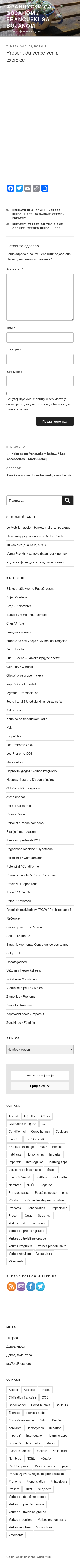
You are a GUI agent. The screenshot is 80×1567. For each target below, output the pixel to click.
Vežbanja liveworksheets (23, 970)
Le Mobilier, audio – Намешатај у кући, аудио (38, 527)
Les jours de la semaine (25, 1169)
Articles (45, 1116)
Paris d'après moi (18, 805)
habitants (15, 1154)
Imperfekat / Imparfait (21, 684)
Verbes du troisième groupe (27, 1238)
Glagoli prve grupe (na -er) (24, 675)
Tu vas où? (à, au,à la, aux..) (26, 544)
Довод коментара (19, 1354)
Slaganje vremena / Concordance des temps (37, 944)
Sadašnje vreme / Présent (24, 927)
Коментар (14, 269)
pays (65, 1192)
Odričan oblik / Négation (23, 788)
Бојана (40, 46)
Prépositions (59, 1208)
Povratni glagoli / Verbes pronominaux (32, 875)
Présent (19, 224)
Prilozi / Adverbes (18, 901)
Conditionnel (17, 1131)
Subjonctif (13, 953)
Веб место (14, 371)
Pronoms (15, 1208)
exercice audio (35, 1139)
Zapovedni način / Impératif (25, 1013)
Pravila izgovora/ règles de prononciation (36, 1200)
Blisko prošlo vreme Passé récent (30, 588)
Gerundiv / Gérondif (20, 666)
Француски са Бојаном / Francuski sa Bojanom (29, 16)
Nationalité (59, 1177)
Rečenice (13, 918)
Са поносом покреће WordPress (28, 1556)
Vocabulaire (44, 1253)
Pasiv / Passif (16, 814)
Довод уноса (15, 1346)
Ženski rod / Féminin (20, 1022)
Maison (51, 1169)
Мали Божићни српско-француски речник (36, 553)
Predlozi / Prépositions (22, 883)
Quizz (28, 1215)
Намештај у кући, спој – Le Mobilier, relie (35, 536)
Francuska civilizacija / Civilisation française (36, 640)
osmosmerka (15, 797)
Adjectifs (29, 1116)
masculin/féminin (20, 1177)
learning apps (58, 1162)
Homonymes (35, 1154)
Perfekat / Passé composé (25, 822)
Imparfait (55, 1154)
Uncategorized (16, 961)
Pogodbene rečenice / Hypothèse (29, 849)
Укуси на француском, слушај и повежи (35, 562)
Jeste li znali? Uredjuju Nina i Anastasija (34, 701)
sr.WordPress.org (18, 1363)
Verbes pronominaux (52, 1246)
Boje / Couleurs (17, 597)
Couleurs (62, 1131)
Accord (13, 1116)
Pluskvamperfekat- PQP (23, 840)
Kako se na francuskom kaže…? (29, 718)
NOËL (31, 1185)
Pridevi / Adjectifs (18, 892)
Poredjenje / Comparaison (24, 857)
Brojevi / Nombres (19, 606)
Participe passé (19, 1192)
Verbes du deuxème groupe (27, 1223)
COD (45, 1124)
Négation (46, 1185)
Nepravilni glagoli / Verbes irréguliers (31, 770)
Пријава (12, 1337)
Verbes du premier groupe (26, 1231)
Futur (43, 1146)
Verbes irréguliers (44, 228)
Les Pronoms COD (19, 744)
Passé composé (46, 1192)
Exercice (14, 1139)
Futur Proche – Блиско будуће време (33, 658)
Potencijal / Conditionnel (22, 866)
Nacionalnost (15, 762)
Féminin (57, 1146)
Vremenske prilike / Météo (24, 987)
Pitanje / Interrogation (21, 831)
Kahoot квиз (14, 710)
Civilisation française (22, 1124)
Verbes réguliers (20, 1253)
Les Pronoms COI (19, 753)
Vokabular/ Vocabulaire (22, 979)
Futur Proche (15, 649)
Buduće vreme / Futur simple (26, 614)
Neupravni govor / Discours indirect (30, 779)
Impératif (15, 1162)
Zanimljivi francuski (19, 1005)
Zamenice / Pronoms (21, 996)
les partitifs (13, 736)
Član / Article (15, 623)
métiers (42, 1177)
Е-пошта (14, 349)
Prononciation (35, 1208)
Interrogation (35, 1162)
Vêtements (16, 1261)
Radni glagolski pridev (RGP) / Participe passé (38, 909)
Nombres (15, 1185)
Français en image (19, 632)
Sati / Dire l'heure (18, 935)
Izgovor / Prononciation (22, 692)
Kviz (9, 727)
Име (10, 328)
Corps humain (40, 1131)
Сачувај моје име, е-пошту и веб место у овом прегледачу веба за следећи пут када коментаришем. (38, 403)
